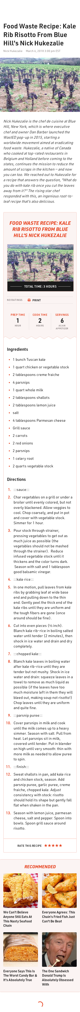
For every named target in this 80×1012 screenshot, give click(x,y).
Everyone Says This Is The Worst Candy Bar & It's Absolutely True (20, 975)
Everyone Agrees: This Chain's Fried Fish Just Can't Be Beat (58, 916)
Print (36, 300)
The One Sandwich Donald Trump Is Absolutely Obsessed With (57, 977)
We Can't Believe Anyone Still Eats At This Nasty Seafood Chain (17, 919)
